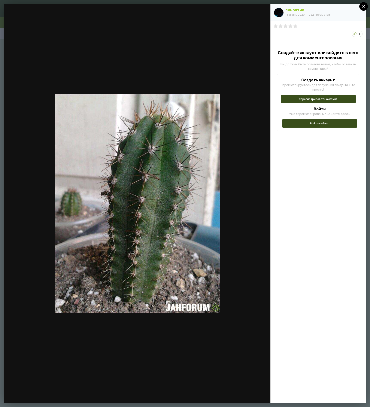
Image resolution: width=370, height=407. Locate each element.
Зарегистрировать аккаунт (318, 99)
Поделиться (251, 395)
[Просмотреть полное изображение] (263, 12)
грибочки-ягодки (39, 15)
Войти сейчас (319, 123)
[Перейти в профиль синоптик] (278, 12)
